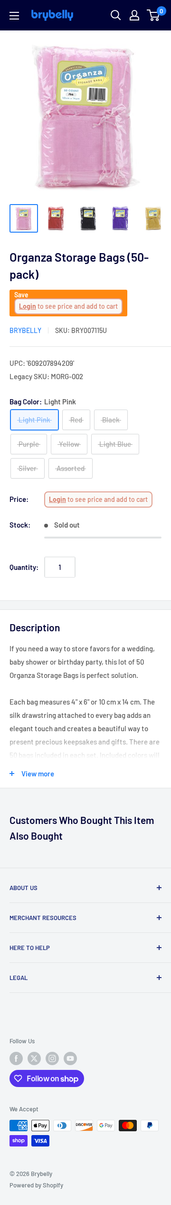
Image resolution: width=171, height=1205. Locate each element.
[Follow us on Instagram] (52, 1058)
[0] (154, 15)
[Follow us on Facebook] (16, 1058)
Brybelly (25, 330)
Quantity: (24, 567)
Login (27, 306)
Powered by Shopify (36, 1185)
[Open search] (116, 15)
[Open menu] (14, 16)
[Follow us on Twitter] (34, 1058)
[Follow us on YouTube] (70, 1058)
